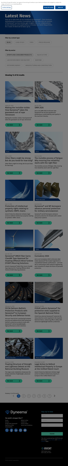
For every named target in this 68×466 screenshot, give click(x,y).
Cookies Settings (6, 7)
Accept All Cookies (48, 7)
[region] (34, 5)
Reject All (60, 7)
